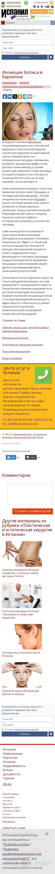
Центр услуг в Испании (16, 370)
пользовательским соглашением (27, 53)
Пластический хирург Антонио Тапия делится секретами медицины (20, 614)
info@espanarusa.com (23, 423)
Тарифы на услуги (11, 807)
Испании (40, 199)
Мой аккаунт (9, 821)
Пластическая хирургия (16, 351)
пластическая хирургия (24, 437)
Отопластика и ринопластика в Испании (21, 654)
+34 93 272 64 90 (13, 6)
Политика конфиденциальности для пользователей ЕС (21, 853)
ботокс (40, 437)
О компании (40, 2)
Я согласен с (22, 53)
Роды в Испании (12, 358)
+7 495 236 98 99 (14, 419)
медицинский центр (23, 434)
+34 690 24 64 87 (13, 2)
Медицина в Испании (15, 338)
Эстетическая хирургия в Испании (22, 344)
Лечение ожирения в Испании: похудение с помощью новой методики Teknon (20, 573)
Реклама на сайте (11, 810)
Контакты (7, 800)
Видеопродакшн (11, 794)
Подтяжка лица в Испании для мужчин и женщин (20, 692)
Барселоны (34, 142)
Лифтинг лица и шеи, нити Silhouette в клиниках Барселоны (25, 329)
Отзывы (7, 814)
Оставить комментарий (33, 511)
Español (51, 2)
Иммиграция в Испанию (14, 817)
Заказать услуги (43, 16)
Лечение (10, 22)
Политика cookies (17, 844)
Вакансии (7, 804)
